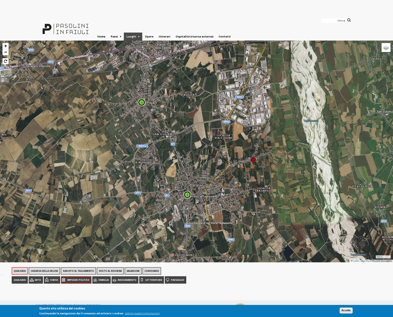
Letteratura (153, 279)
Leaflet (356, 260)
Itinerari (164, 36)
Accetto (346, 310)
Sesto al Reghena (110, 270)
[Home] (65, 26)
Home (101, 36)
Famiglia (103, 279)
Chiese (54, 279)
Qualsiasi (20, 270)
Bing (367, 260)
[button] (253, 159)
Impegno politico (78, 279)
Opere (149, 36)
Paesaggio (177, 279)
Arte (38, 279)
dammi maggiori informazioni (142, 313)
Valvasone (133, 270)
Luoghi (130, 38)
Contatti (225, 36)
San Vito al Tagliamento (78, 270)
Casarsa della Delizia (44, 270)
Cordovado (152, 270)
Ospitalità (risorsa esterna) (194, 36)
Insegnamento (127, 279)
